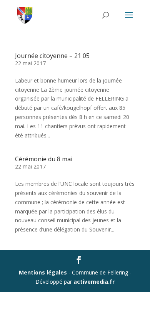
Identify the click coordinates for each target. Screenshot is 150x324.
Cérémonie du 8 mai (43, 159)
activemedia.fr (94, 281)
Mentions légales (43, 272)
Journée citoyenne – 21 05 (52, 55)
